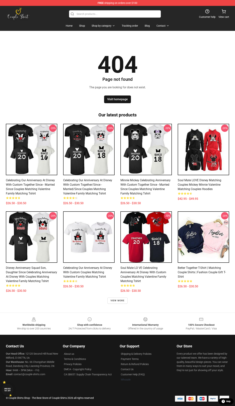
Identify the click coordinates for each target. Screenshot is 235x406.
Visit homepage (117, 99)
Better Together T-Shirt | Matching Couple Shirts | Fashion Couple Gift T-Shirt (202, 272)
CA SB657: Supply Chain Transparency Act (88, 374)
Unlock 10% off (7, 390)
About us (69, 353)
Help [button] (228, 401)
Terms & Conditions (75, 359)
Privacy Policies (73, 364)
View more (118, 300)
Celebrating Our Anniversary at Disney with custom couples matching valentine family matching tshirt (87, 272)
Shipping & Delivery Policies (136, 353)
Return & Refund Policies (135, 364)
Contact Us (127, 369)
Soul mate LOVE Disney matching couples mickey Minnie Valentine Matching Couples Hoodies (199, 184)
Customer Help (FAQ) (133, 374)
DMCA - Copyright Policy (77, 369)
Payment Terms (130, 359)
